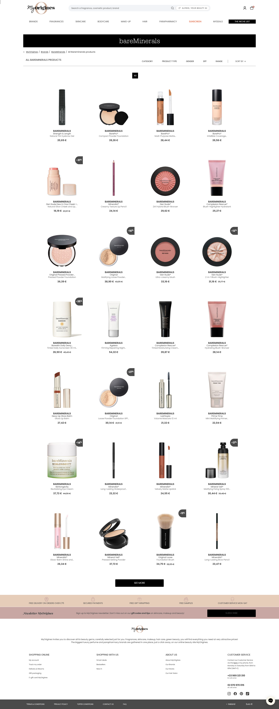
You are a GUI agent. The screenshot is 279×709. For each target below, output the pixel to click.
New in (99, 669)
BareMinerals (58, 52)
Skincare (80, 21)
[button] (270, 700)
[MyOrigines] (41, 8)
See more (139, 583)
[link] (244, 8)
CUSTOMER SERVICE (238, 655)
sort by (239, 61)
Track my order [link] (35, 664)
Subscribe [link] (231, 613)
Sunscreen (195, 21)
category (147, 61)
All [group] (135, 75)
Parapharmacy (168, 21)
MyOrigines (32, 52)
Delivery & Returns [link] (36, 669)
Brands (33, 21)
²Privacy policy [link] (61, 704)
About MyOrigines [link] (172, 660)
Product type (169, 61)
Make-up (126, 21)
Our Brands (170, 664)
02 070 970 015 (235, 685)
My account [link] (34, 660)
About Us (171, 655)
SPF (205, 61)
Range (219, 61)
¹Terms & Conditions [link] (35, 704)
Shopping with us (108, 655)
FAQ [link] (124, 704)
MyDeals (218, 21)
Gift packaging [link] (35, 673)
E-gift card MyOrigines (38, 677)
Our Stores (169, 669)
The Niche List (242, 21)
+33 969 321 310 (236, 676)
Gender (190, 61)
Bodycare (103, 21)
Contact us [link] (108, 704)
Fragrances (56, 21)
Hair (144, 21)
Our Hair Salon (171, 673)
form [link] (236, 663)
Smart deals (102, 660)
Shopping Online (39, 655)
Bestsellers (101, 664)
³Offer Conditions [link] (85, 704)
